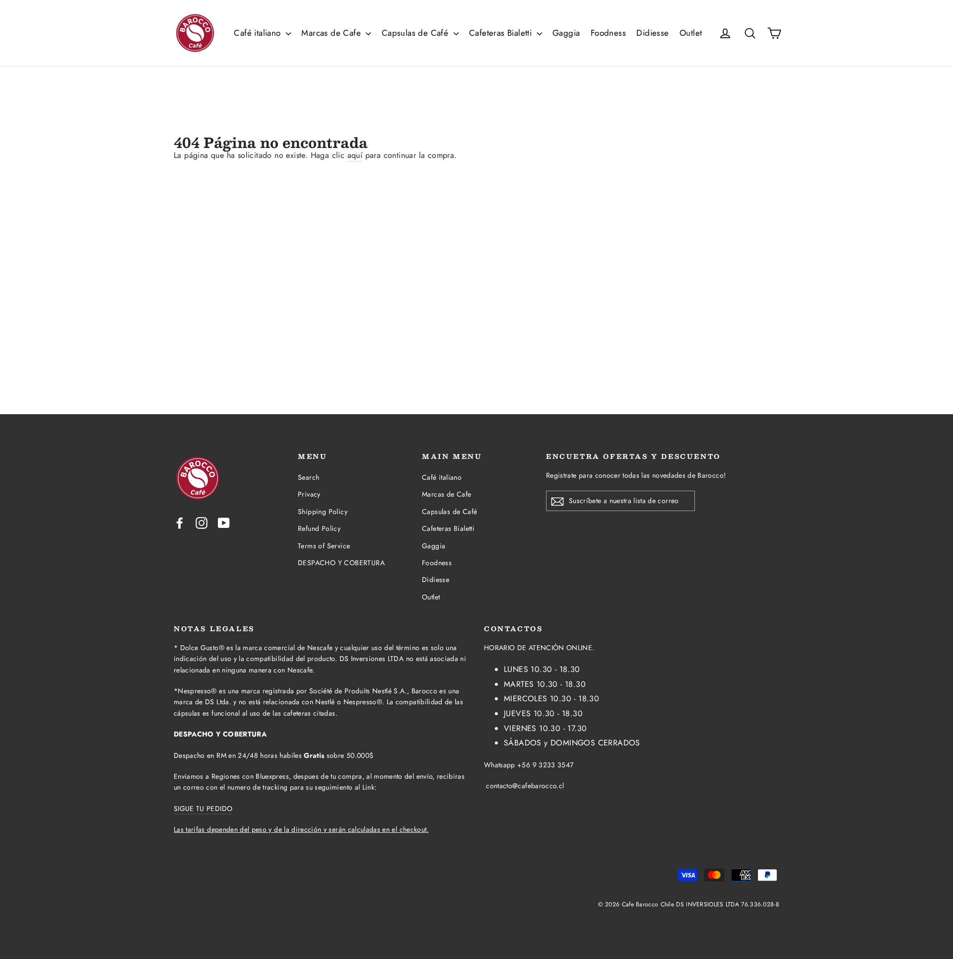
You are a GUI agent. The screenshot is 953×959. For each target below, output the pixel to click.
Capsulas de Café (416, 33)
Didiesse (652, 33)
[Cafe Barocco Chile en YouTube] (224, 522)
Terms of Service (324, 546)
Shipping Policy (322, 511)
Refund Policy (319, 528)
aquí (355, 155)
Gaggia (566, 33)
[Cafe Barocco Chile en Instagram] (201, 522)
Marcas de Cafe (332, 33)
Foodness (608, 33)
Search (308, 477)
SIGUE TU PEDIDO (203, 808)
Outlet (691, 33)
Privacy (309, 494)
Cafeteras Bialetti (502, 33)
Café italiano (258, 33)
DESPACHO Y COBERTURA (341, 563)
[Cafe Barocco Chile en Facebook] (180, 522)
